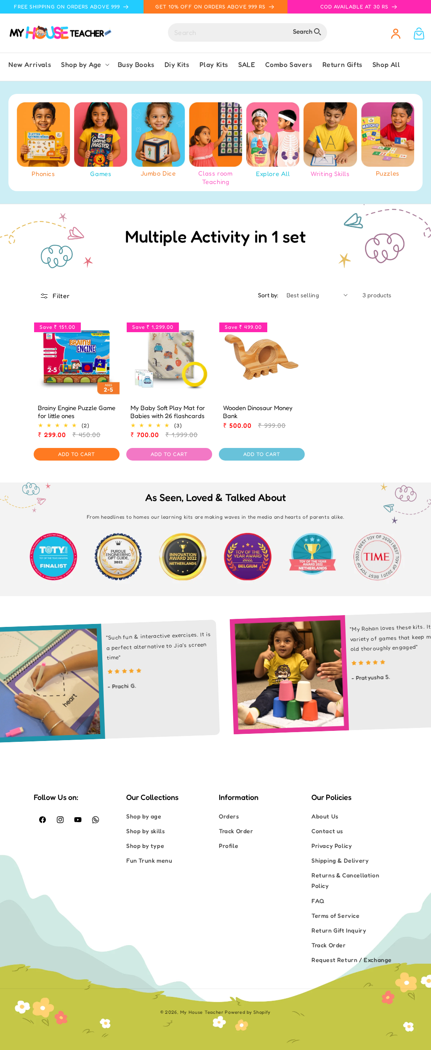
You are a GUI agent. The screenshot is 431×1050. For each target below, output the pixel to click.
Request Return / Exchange (351, 959)
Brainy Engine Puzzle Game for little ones (76, 412)
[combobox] (247, 32)
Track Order (236, 830)
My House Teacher (201, 1012)
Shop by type (145, 845)
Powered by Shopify (248, 1012)
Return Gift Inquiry (338, 930)
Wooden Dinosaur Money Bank (258, 412)
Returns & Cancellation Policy (345, 880)
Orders (229, 816)
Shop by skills (145, 830)
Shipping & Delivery (340, 860)
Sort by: (268, 294)
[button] (84, 64)
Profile (228, 845)
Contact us (327, 830)
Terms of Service (335, 915)
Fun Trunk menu (149, 860)
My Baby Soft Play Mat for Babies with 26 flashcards (167, 412)
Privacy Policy (331, 845)
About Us (324, 816)
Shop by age (144, 816)
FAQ (318, 900)
